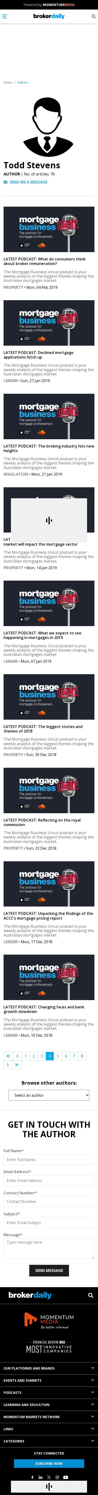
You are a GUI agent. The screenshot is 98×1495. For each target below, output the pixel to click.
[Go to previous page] (17, 1056)
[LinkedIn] (40, 1477)
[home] (49, 16)
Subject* (12, 1214)
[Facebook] (32, 1477)
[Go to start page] (8, 1056)
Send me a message (28, 182)
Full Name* (14, 1151)
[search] (90, 1295)
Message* (13, 1235)
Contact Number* (20, 1193)
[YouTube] (65, 1477)
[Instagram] (57, 1477)
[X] (49, 1477)
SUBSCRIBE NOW (49, 1463)
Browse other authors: (49, 1083)
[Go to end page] (17, 1065)
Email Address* (17, 1172)
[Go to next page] (7, 1065)
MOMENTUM (59, 4)
